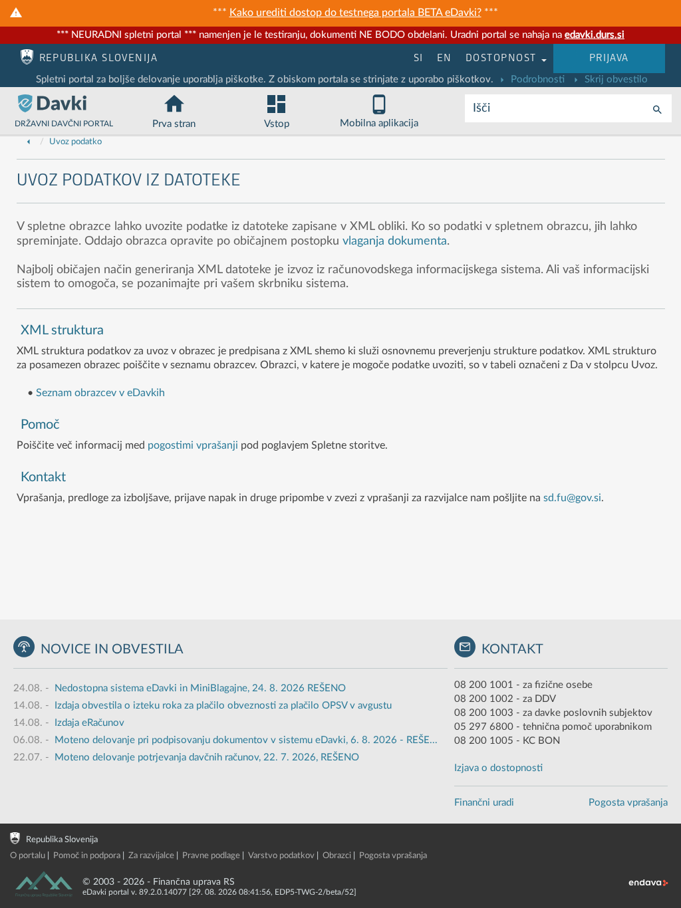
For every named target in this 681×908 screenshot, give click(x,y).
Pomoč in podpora (86, 855)
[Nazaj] (29, 142)
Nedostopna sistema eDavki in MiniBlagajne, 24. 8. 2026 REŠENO (200, 688)
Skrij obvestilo (615, 79)
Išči (481, 108)
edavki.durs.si (594, 35)
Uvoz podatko (75, 142)
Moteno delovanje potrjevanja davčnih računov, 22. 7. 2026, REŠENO (207, 757)
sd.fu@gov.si (572, 498)
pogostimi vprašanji (193, 445)
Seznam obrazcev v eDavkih (100, 393)
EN (444, 58)
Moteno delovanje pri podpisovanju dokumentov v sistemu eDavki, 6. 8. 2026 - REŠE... (246, 740)
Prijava (609, 58)
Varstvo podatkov (281, 855)
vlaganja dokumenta (394, 241)
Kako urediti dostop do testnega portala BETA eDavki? (355, 12)
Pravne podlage (211, 855)
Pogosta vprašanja (628, 803)
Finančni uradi (484, 803)
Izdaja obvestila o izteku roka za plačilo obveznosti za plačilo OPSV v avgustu (223, 706)
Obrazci (337, 855)
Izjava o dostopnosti (498, 768)
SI (419, 58)
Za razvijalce (151, 855)
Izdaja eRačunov (89, 723)
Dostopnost (503, 58)
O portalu (27, 855)
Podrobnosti (536, 79)
